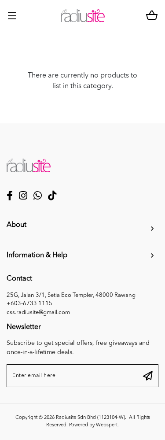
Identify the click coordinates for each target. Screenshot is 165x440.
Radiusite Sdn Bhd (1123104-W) (90, 417)
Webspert (106, 425)
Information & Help (37, 255)
